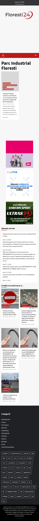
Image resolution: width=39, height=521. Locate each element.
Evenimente (13, 85)
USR (33, 496)
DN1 (24, 467)
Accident (5, 453)
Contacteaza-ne (19, 4)
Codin (5, 104)
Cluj (4, 463)
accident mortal (16, 453)
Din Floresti (6, 85)
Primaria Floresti (12, 491)
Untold (26, 496)
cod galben (21, 463)
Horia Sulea (6, 482)
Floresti (5, 477)
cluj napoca (11, 463)
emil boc (10, 472)
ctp (12, 467)
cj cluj (21, 458)
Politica (3, 439)
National (4, 436)
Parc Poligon (26, 486)
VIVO (4, 501)
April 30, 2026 (31, 324)
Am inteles (19, 518)
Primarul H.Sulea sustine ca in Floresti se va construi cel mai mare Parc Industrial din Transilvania (10, 98)
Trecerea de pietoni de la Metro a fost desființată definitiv (18, 276)
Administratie (6, 83)
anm (32, 453)
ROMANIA (5, 496)
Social (4, 87)
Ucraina (19, 496)
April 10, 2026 (31, 358)
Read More (5, 117)
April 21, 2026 (13, 369)
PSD (21, 491)
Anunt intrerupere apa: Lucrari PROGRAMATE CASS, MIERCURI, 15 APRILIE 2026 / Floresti (19, 268)
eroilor (18, 472)
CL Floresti (29, 458)
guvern (19, 477)
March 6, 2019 (11, 104)
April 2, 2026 (12, 401)
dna (30, 467)
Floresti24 (6, 316)
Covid (29, 463)
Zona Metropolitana (8, 89)
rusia (12, 496)
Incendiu (23, 482)
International (5, 433)
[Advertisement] (19, 39)
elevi (4, 472)
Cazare (3, 422)
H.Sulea (26, 477)
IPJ (11, 486)
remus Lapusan (29, 491)
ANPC (4, 458)
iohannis (5, 486)
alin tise (26, 453)
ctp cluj (18, 467)
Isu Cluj (17, 486)
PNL (3, 491)
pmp (34, 486)
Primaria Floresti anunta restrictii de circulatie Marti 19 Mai (19, 235)
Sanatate (4, 441)
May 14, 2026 (12, 316)
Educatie (4, 428)
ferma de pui (27, 472)
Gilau (11, 477)
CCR (15, 458)
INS (29, 482)
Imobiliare (15, 482)
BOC (9, 458)
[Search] (35, 55)
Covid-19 (5, 467)
